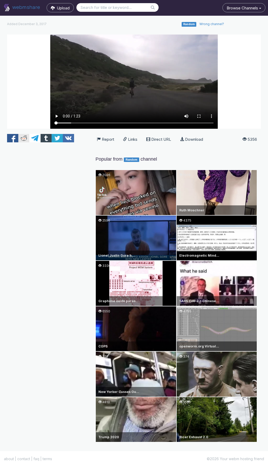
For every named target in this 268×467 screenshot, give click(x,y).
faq (36, 459)
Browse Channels (243, 7)
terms (47, 459)
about (9, 459)
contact (23, 459)
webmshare (25, 7)
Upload (62, 7)
